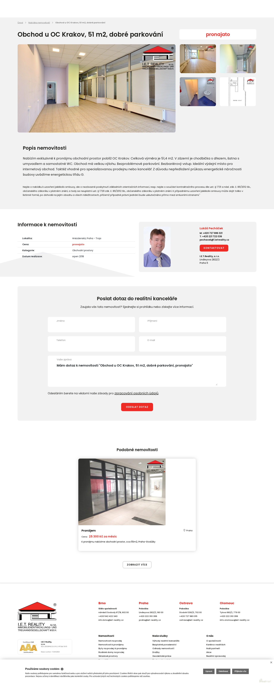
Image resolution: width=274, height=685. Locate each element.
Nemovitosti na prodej (109, 640)
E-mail (151, 340)
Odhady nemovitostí (162, 648)
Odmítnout (223, 671)
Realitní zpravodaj (215, 656)
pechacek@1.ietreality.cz (214, 239)
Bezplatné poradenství (163, 644)
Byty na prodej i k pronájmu (111, 648)
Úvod (20, 22)
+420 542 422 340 (107, 622)
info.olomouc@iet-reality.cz (233, 626)
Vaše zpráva (64, 359)
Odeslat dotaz (137, 406)
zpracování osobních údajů (133, 393)
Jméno (60, 320)
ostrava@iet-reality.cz (190, 626)
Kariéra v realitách (215, 644)
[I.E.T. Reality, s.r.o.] (33, 619)
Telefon (60, 340)
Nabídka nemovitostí (39, 22)
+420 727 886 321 (212, 233)
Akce (208, 652)
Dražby (155, 652)
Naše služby (160, 636)
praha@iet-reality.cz (149, 626)
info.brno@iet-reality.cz (110, 626)
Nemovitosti (106, 636)
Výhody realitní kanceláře (164, 640)
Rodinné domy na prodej (110, 652)
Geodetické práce (161, 656)
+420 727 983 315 (187, 622)
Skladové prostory (107, 656)
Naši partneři (212, 648)
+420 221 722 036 (212, 236)
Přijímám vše (240, 671)
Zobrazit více (137, 557)
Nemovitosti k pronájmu (110, 644)
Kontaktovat (214, 248)
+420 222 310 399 (147, 622)
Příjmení (152, 320)
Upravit (209, 671)
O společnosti (213, 640)
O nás (209, 636)
